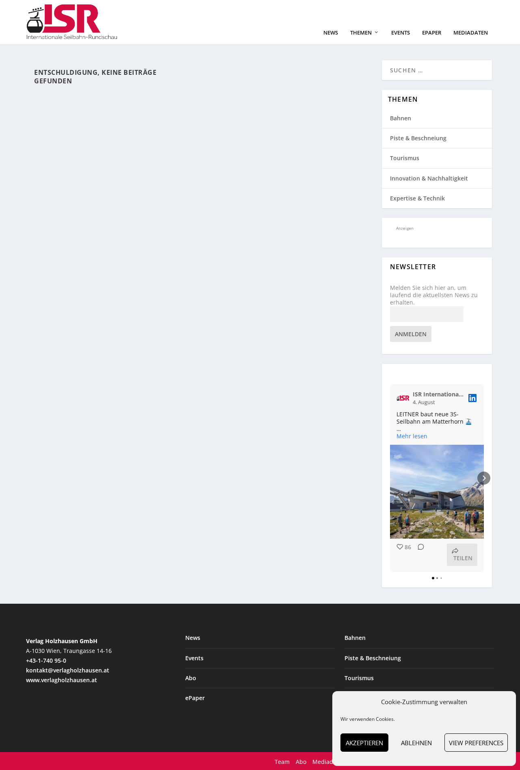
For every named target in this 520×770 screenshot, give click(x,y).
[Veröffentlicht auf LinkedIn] (472, 398)
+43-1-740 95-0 (46, 660)
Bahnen (400, 118)
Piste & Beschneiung (418, 138)
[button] (390, 478)
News (330, 32)
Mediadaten (470, 32)
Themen (361, 32)
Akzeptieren (364, 743)
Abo (190, 678)
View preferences (476, 743)
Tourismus (404, 158)
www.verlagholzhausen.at (61, 680)
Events (400, 32)
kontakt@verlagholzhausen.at (67, 670)
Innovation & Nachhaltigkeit (429, 178)
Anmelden (411, 334)
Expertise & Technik (417, 198)
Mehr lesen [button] (411, 436)
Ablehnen (416, 743)
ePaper (431, 32)
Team (282, 762)
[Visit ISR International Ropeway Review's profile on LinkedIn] (404, 398)
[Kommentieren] (418, 555)
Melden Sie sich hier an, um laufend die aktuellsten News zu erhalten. (434, 295)
